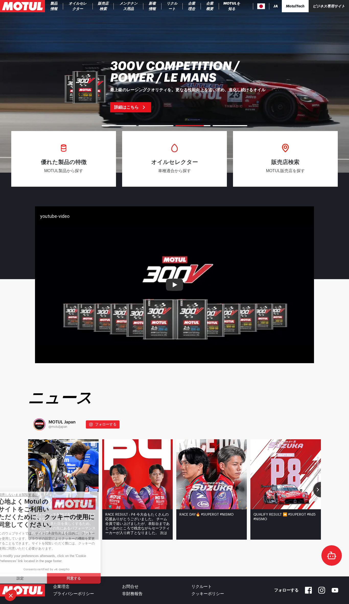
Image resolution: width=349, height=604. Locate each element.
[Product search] (249, 6)
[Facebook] (308, 590)
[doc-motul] (331, 555)
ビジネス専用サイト (329, 6)
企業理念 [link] (61, 587)
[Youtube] (335, 590)
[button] (11, 595)
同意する (85, 578)
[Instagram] (321, 590)
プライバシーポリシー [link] (73, 594)
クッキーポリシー (207, 594)
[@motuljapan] (39, 424)
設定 (32, 578)
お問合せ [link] (130, 587)
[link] (103, 6)
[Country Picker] (261, 6)
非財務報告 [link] (132, 594)
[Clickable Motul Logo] (22, 6)
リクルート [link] (201, 587)
